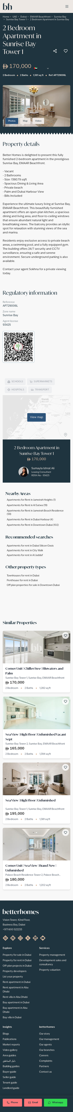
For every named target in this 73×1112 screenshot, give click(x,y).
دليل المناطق (9, 1061)
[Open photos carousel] (36, 106)
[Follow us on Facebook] (13, 938)
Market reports (11, 1045)
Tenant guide (10, 1083)
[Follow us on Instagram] (20, 938)
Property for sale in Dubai (17, 955)
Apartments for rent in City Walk (25, 550)
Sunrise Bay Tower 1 (16, 20)
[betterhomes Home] (7, 6)
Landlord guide (11, 1088)
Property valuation (49, 970)
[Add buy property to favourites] (65, 51)
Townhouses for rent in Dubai (23, 576)
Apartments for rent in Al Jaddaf (25, 555)
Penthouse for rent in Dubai (22, 580)
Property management (52, 955)
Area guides (9, 1055)
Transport (42, 390)
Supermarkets (43, 382)
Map (25, 121)
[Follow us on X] (28, 938)
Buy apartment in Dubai (16, 1002)
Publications (9, 1039)
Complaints (45, 1061)
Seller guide (9, 1077)
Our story (44, 1034)
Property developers (14, 971)
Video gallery (10, 1050)
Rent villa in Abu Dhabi (15, 997)
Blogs (6, 1034)
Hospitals (18, 390)
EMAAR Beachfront (40, 17)
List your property (13, 977)
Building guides (11, 1066)
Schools (17, 382)
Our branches (46, 1050)
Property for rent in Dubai (17, 960)
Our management (49, 1039)
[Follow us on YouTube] (42, 938)
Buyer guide (9, 1072)
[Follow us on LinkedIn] (35, 938)
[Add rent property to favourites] (65, 635)
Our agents (45, 1045)
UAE (15, 17)
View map (36, 417)
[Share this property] (55, 51)
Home (6, 17)
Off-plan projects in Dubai (17, 966)
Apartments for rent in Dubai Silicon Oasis (30, 546)
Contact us (45, 1072)
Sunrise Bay (60, 17)
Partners (44, 1066)
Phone (14, 1102)
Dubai (23, 17)
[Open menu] (66, 6)
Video (38, 121)
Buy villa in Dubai (12, 1017)
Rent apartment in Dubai (16, 982)
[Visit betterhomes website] (5, 938)
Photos (11, 121)
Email (35, 1102)
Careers (43, 1055)
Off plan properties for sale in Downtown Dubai (33, 585)
